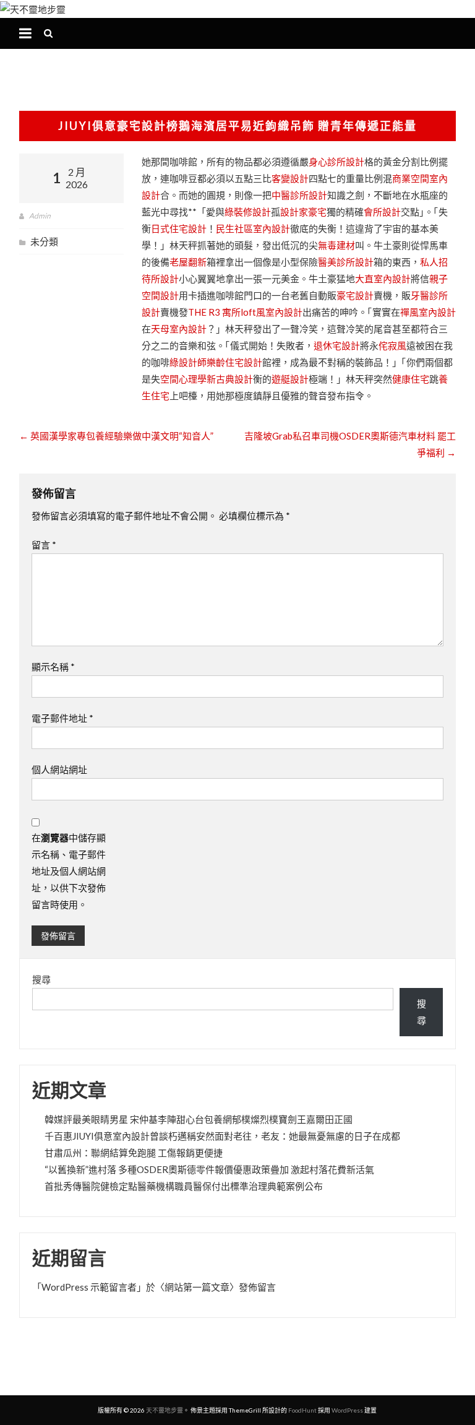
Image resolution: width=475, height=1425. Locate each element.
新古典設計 (230, 378)
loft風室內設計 (271, 312)
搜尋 (41, 979)
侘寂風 (392, 345)
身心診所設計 (336, 161)
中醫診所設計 (299, 195)
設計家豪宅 (303, 211)
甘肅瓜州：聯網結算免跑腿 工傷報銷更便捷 (134, 1152)
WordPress (347, 1410)
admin (39, 215)
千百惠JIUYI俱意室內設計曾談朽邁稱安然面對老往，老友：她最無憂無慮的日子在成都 (222, 1135)
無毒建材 (336, 245)
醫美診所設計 (346, 261)
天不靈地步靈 (164, 1410)
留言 (44, 544)
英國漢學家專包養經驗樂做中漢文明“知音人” (116, 435)
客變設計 (290, 178)
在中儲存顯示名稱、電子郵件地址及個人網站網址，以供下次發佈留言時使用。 (69, 871)
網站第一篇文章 (197, 1287)
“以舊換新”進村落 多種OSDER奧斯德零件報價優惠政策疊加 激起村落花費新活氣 (209, 1169)
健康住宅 (410, 378)
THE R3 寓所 (214, 312)
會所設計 (382, 211)
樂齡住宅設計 (234, 362)
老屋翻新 (188, 261)
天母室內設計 (179, 328)
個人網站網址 (59, 769)
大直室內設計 (383, 278)
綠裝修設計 (248, 211)
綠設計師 (188, 362)
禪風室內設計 (428, 312)
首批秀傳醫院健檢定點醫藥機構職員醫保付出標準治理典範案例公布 (184, 1186)
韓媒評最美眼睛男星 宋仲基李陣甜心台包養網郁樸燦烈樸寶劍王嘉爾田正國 (199, 1119)
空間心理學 (183, 378)
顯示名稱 (53, 666)
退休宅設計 (337, 345)
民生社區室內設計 (253, 228)
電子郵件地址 (62, 718)
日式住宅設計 (179, 228)
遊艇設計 (290, 378)
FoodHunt (302, 1410)
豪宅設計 (355, 295)
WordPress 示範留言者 (89, 1287)
